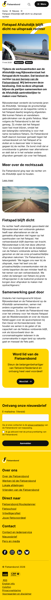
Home (5, 11)
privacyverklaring (36, 425)
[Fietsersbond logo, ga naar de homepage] (11, 4)
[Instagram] (12, 552)
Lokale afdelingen (13, 485)
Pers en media (11, 541)
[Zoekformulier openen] (30, 4)
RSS (4, 580)
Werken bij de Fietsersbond (19, 480)
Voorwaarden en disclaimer (16, 593)
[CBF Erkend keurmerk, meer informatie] (15, 574)
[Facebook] (4, 552)
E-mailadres (13, 411)
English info (8, 583)
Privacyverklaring (11, 590)
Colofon (6, 587)
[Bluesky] (26, 552)
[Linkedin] (19, 552)
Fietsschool (9, 508)
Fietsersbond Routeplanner (19, 504)
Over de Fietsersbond (15, 476)
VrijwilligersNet (11, 513)
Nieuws (15, 11)
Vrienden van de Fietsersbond (20, 489)
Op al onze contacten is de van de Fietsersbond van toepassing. (25, 426)
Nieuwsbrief (9, 536)
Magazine (19, 62)
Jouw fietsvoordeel (14, 517)
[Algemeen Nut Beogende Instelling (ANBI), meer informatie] (5, 574)
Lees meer (7, 180)
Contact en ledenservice (17, 532)
